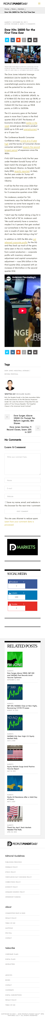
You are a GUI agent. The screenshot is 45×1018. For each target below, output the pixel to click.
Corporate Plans (11, 954)
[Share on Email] (29, 40)
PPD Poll (8, 933)
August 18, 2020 (12, 710)
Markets (21, 9)
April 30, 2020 (12, 832)
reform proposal (11, 374)
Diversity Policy (11, 887)
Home (7, 9)
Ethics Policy (10, 872)
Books (7, 980)
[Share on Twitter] (7, 40)
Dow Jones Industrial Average (17, 370)
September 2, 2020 (13, 680)
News (13, 9)
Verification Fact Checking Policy (18, 877)
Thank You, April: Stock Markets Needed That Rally (19, 828)
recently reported (21, 171)
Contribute (9, 990)
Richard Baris (23, 394)
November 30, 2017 (20, 22)
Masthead (9, 928)
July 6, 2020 (11, 741)
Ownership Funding (13, 897)
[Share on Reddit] (18, 40)
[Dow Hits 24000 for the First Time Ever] (12, 385)
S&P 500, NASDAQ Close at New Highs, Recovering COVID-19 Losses (22, 707)
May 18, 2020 (11, 771)
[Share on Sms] (24, 40)
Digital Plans (10, 959)
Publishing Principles (13, 862)
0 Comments (30, 24)
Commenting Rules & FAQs (15, 913)
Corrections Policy (13, 882)
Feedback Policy (11, 867)
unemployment (30, 129)
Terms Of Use (10, 923)
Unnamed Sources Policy (15, 892)
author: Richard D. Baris (14, 24)
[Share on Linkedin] (13, 40)
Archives (8, 975)
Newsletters (10, 964)
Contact (8, 938)
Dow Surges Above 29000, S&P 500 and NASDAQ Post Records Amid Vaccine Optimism (20, 675)
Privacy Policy (10, 918)
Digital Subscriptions (13, 995)
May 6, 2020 (11, 801)
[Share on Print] (35, 40)
